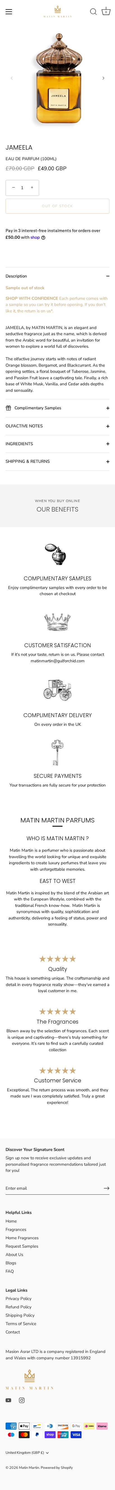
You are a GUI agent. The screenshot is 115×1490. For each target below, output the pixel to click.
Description (16, 276)
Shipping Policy (20, 1315)
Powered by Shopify (57, 1467)
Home (11, 1221)
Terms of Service (21, 1323)
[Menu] (9, 12)
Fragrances (16, 1229)
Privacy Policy (19, 1298)
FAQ (10, 1271)
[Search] (93, 12)
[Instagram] (22, 1400)
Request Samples (22, 1246)
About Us (14, 1254)
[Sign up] (106, 1188)
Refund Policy (19, 1307)
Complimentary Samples (37, 408)
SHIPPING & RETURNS (28, 461)
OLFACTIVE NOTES (24, 426)
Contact (13, 1332)
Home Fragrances (22, 1238)
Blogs (11, 1263)
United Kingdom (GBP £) (25, 1453)
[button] (12, 78)
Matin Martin (29, 1467)
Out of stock (57, 206)
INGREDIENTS (19, 444)
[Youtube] (8, 1400)
